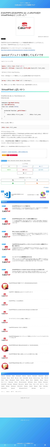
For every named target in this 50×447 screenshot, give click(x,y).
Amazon (4, 155)
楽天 (8, 155)
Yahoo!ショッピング (14, 155)
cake (9, 160)
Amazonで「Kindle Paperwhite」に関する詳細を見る (15, 151)
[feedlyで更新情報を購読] (13, 183)
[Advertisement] (25, 407)
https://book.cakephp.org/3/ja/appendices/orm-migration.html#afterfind (18, 50)
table (29, 160)
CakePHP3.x (4, 160)
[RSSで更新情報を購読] (37, 183)
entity (18, 160)
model (22, 160)
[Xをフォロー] (13, 180)
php (26, 160)
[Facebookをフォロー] (37, 180)
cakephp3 (14, 160)
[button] (25, 173)
